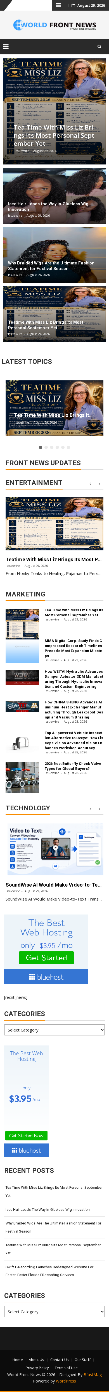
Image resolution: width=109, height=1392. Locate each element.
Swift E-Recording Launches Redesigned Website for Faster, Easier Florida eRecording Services (49, 1271)
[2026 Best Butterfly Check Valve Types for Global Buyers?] (22, 777)
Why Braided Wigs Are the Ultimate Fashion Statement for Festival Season (53, 1227)
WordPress (66, 1381)
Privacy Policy (37, 1367)
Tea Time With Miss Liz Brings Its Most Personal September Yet (54, 1191)
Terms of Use (66, 1367)
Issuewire (13, 566)
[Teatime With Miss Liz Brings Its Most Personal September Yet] (54, 523)
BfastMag (93, 1374)
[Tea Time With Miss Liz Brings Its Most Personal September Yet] (22, 624)
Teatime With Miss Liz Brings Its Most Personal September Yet (53, 1249)
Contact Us (59, 1359)
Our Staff (83, 1359)
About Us (36, 1359)
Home (18, 1359)
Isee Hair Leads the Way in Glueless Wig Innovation (48, 1209)
